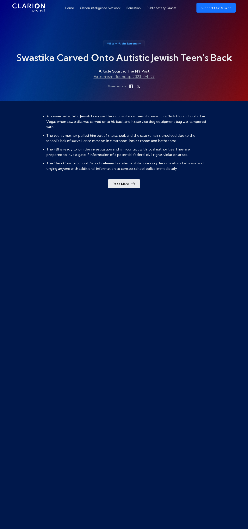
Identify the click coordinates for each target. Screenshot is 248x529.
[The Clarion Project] (28, 8)
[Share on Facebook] (131, 86)
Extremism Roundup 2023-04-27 (124, 76)
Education (134, 8)
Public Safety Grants (161, 8)
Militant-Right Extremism (124, 43)
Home (69, 8)
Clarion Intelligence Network (100, 8)
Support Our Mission (216, 8)
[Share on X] (138, 86)
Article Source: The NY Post (124, 71)
